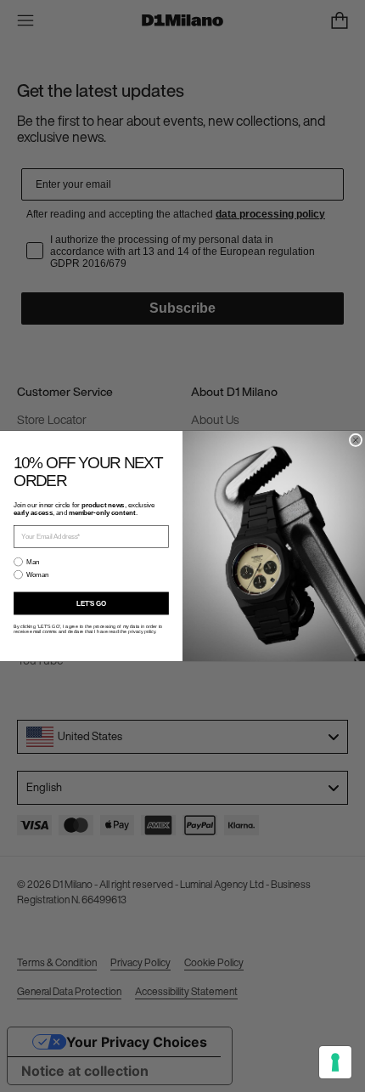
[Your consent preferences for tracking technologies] (335, 1062)
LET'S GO (91, 604)
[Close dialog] (355, 439)
